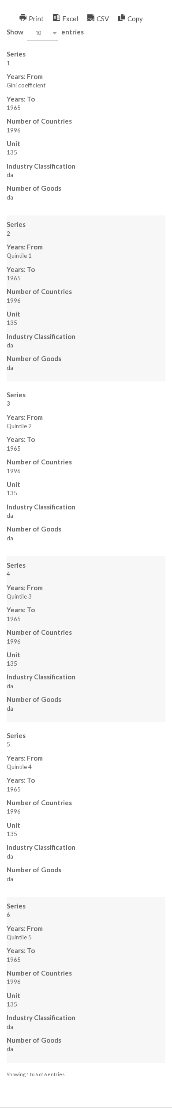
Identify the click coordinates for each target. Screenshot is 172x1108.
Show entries (45, 32)
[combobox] (42, 33)
